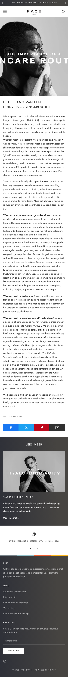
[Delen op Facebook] (11, 427)
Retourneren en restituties (15, 602)
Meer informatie (11, 518)
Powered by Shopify (45, 670)
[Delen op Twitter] (26, 427)
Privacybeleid (9, 597)
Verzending (9, 608)
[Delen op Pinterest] (41, 427)
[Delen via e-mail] (57, 427)
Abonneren (14, 651)
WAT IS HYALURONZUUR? (18, 497)
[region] (34, 537)
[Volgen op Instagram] (4, 661)
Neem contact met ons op (16, 613)
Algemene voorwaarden (14, 591)
